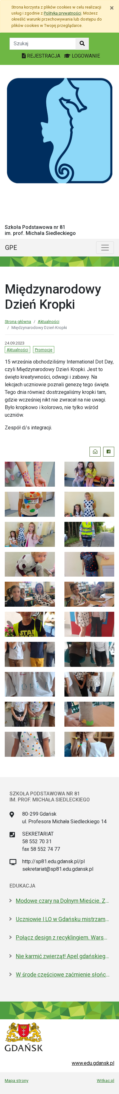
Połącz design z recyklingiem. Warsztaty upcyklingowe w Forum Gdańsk (62, 937)
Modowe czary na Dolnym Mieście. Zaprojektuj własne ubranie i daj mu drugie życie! (62, 901)
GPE (11, 247)
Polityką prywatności (62, 13)
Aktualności (48, 321)
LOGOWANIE (85, 56)
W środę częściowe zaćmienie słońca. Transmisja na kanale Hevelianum (62, 974)
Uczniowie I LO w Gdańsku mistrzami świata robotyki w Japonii (62, 919)
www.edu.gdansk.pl (93, 1063)
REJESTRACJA (44, 56)
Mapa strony (16, 1080)
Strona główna (18, 321)
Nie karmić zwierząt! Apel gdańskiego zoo (62, 956)
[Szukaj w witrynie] (82, 44)
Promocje (43, 349)
